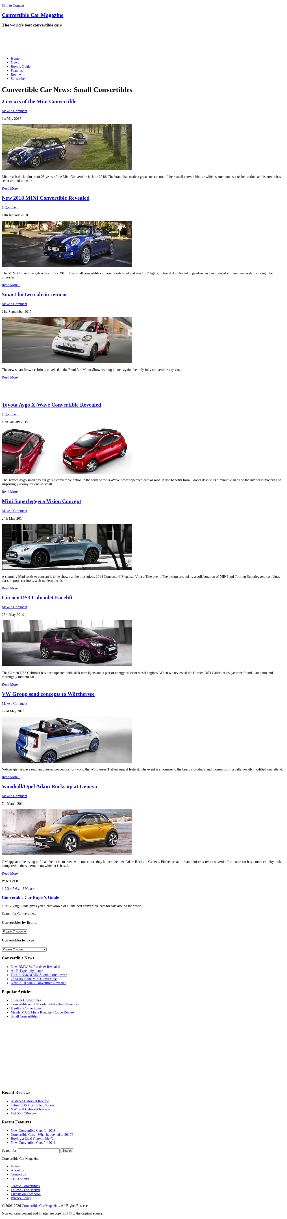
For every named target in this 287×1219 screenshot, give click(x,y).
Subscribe (18, 79)
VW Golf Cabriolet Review (30, 1109)
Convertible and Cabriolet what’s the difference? (45, 1004)
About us (17, 1170)
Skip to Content (13, 5)
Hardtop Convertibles (26, 1008)
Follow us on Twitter (25, 1190)
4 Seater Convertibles (26, 1000)
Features (17, 70)
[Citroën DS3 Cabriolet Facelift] (67, 665)
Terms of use (20, 1178)
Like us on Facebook (26, 1194)
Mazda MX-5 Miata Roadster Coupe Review (43, 1012)
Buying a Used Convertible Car (33, 1138)
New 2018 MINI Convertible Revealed (45, 198)
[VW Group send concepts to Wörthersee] (67, 762)
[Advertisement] (83, 42)
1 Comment (10, 207)
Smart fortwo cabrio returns (34, 294)
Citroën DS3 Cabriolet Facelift (37, 597)
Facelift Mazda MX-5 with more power (39, 975)
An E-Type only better (27, 971)
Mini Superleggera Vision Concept (41, 501)
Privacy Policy (21, 1198)
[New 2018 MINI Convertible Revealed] (67, 265)
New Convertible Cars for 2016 (33, 1143)
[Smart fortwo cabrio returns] (67, 362)
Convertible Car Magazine (40, 1206)
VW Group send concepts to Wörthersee (48, 694)
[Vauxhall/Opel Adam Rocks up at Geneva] (67, 854)
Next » (30, 889)
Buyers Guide (20, 66)
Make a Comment (14, 111)
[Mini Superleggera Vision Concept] (67, 569)
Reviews (17, 75)
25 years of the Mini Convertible (39, 101)
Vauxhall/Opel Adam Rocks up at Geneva (49, 786)
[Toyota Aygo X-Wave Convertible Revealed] (67, 472)
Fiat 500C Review (24, 1113)
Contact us (18, 1174)
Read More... (11, 188)
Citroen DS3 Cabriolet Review (32, 1105)
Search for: (9, 1150)
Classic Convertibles (25, 1186)
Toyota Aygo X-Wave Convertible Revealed (51, 405)
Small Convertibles (24, 1016)
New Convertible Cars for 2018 (33, 1130)
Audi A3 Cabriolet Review (30, 1101)
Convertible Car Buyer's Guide (30, 897)
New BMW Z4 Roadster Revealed (35, 967)
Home (15, 58)
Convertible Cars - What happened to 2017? (42, 1134)
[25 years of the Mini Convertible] (67, 169)
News (15, 62)
